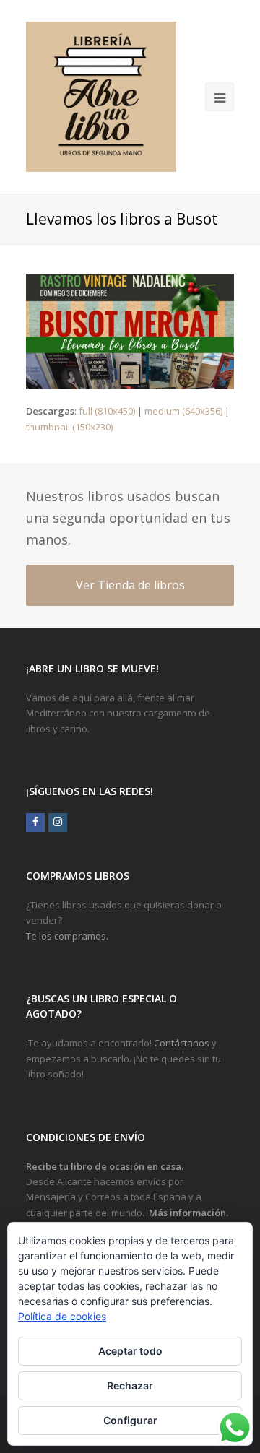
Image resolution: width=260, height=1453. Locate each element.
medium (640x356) (183, 410)
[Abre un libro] (101, 97)
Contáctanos (181, 1042)
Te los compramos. (67, 935)
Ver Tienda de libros (130, 585)
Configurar (130, 1420)
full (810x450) (107, 410)
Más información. (188, 1212)
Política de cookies (62, 1316)
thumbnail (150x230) (69, 426)
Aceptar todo (130, 1351)
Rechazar (130, 1385)
